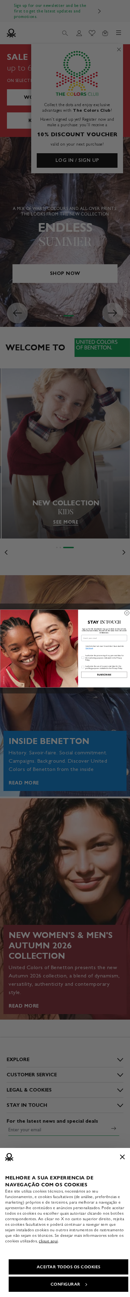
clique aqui (48, 1241)
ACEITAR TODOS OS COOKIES (69, 1266)
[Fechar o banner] (122, 1157)
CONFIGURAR (65, 1284)
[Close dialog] (126, 613)
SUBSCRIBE (104, 674)
